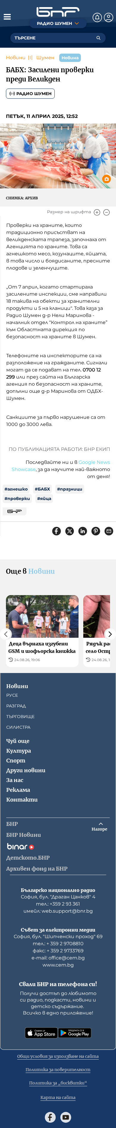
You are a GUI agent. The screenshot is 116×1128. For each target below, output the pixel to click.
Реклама (18, 789)
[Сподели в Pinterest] (96, 531)
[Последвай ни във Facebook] (50, 1117)
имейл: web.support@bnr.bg (58, 911)
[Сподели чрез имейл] (109, 531)
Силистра (18, 727)
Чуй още (17, 741)
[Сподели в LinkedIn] (82, 531)
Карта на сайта (58, 1097)
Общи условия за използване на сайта (58, 1056)
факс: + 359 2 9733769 (58, 951)
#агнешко (16, 489)
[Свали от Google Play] (74, 1033)
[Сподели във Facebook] (56, 531)
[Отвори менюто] (7, 16)
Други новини (26, 770)
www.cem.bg (58, 965)
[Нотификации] (97, 17)
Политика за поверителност (58, 1069)
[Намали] (106, 212)
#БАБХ (42, 489)
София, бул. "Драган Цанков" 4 (58, 897)
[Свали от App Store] (41, 1033)
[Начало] (58, 12)
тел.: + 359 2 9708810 (58, 943)
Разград (16, 706)
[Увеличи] (97, 212)
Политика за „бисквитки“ (58, 1083)
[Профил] (109, 17)
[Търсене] (98, 38)
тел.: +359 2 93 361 (58, 904)
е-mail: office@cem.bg (58, 958)
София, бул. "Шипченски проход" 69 (58, 936)
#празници (69, 489)
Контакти (22, 799)
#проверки (17, 498)
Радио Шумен (33, 93)
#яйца (44, 498)
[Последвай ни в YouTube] (66, 1117)
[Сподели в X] (69, 531)
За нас (14, 780)
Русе (12, 695)
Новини (16, 57)
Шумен (45, 57)
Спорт (15, 760)
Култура (18, 750)
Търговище (20, 716)
